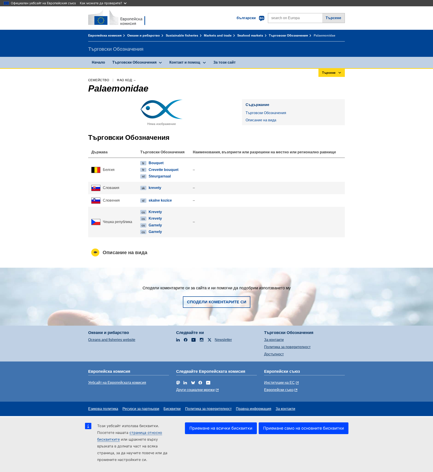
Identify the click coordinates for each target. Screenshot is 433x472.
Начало (98, 62)
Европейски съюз (278, 390)
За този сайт (224, 62)
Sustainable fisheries (182, 35)
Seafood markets (250, 35)
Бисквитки (172, 409)
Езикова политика (103, 409)
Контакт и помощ (184, 62)
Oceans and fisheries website (111, 340)
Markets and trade (218, 35)
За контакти (274, 340)
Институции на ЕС (279, 383)
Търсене (333, 18)
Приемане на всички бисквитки (220, 428)
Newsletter (223, 340)
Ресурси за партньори (140, 409)
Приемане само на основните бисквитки (303, 428)
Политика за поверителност (287, 347)
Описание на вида (261, 120)
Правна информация (253, 409)
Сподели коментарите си (216, 302)
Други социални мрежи (195, 390)
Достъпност (274, 354)
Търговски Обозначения (288, 35)
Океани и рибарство (143, 35)
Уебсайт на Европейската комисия (117, 383)
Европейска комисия (105, 35)
